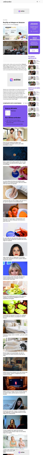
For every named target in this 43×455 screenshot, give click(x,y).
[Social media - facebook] (33, 31)
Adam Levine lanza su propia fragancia (13, 120)
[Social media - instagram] (36, 31)
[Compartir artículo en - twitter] (26, 103)
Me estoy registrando (33, 50)
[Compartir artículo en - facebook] (23, 103)
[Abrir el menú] (39, 1)
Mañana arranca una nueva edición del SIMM (14, 124)
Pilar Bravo (16, 24)
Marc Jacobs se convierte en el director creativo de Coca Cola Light (15, 122)
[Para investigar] (37, 1)
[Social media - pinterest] (35, 31)
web (16, 99)
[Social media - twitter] (31, 31)
